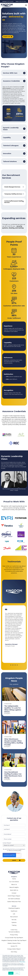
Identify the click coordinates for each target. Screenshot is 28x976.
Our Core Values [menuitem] (14, 881)
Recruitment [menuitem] (14, 916)
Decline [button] (17, 973)
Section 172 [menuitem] (14, 946)
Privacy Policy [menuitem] (14, 934)
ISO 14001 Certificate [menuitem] (14, 898)
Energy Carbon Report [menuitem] (14, 949)
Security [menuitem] (14, 919)
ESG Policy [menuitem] (14, 952)
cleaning (11, 228)
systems (5, 228)
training (20, 228)
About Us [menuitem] (14, 884)
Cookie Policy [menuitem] (14, 929)
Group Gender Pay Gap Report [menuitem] (14, 937)
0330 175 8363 (10, 1)
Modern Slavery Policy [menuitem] (14, 943)
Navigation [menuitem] (14, 876)
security (19, 226)
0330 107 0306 (22, 1)
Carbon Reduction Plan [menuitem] (14, 901)
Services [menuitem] (14, 906)
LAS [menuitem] (14, 914)
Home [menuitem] (14, 879)
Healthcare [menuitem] (14, 911)
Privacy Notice (22, 961)
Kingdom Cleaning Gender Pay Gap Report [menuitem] (14, 940)
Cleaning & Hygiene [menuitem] (14, 908)
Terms (10, 850)
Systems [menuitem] (14, 922)
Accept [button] (11, 973)
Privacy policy (17, 850)
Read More (14, 701)
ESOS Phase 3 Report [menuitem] (14, 896)
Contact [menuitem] (14, 893)
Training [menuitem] (14, 925)
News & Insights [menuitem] (14, 887)
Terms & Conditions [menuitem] (14, 932)
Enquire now (6, 36)
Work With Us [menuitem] (14, 890)
